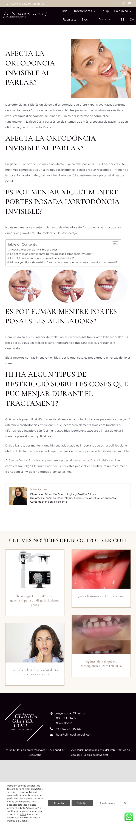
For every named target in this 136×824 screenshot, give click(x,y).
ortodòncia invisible (36, 164)
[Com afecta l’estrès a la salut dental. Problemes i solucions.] (34, 642)
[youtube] (129, 3)
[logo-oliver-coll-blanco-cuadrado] (24, 705)
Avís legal (77, 749)
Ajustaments (107, 803)
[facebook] (118, 3)
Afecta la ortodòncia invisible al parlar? (34, 249)
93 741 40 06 (36, 3)
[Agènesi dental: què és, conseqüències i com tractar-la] (101, 634)
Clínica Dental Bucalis (23, 460)
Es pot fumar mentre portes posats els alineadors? (42, 258)
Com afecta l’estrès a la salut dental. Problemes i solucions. (34, 672)
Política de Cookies (18, 820)
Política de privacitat (95, 754)
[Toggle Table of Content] (113, 244)
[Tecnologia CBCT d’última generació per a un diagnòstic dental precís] (34, 569)
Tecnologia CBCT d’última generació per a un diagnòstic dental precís (35, 600)
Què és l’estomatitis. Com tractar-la (101, 596)
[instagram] (124, 3)
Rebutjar (82, 803)
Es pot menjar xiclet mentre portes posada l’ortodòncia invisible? (51, 253)
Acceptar (59, 803)
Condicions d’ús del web (100, 749)
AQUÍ (23, 814)
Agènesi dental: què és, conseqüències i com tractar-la (101, 663)
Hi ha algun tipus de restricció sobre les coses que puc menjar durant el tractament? (63, 262)
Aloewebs (35, 754)
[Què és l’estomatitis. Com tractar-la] (101, 569)
